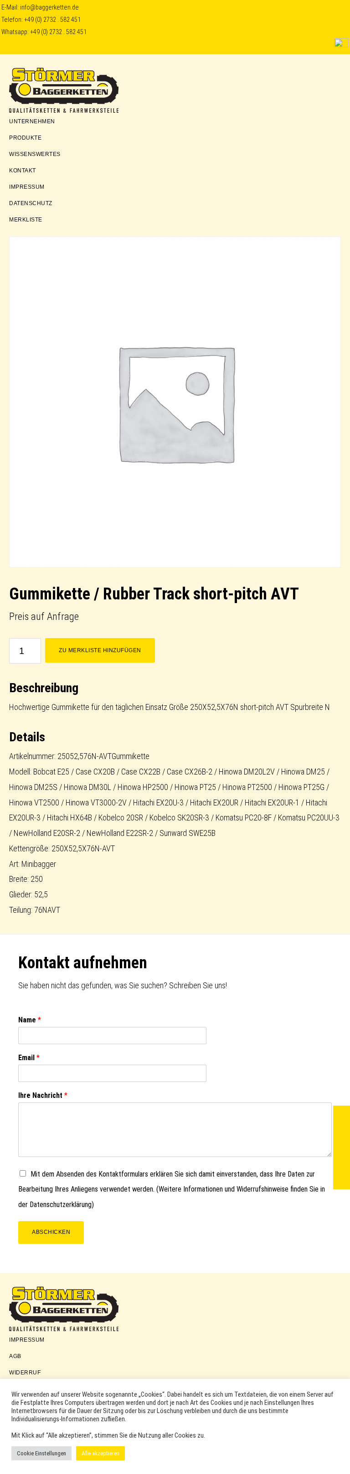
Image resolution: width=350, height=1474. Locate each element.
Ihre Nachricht (42, 1095)
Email (29, 1057)
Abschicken (51, 1232)
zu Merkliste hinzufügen (100, 650)
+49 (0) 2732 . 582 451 (52, 20)
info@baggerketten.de (49, 7)
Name (29, 1020)
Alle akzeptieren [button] (100, 1453)
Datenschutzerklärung (61, 1204)
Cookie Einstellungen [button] (41, 1453)
